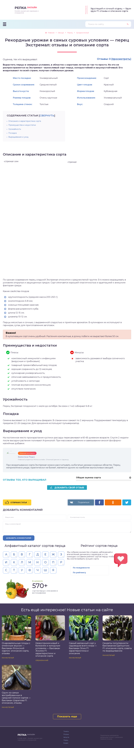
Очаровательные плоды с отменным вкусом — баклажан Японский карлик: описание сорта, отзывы (16, 648)
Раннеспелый (8, 658)
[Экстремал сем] (35, 219)
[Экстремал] (99, 219)
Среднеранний (41, 660)
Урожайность (14, 129)
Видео (65, 743)
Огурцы (66, 734)
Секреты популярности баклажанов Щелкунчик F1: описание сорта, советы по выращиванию (117, 647)
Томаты (66, 731)
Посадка (12, 133)
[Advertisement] (91, 129)
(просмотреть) (121, 58)
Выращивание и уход (18, 137)
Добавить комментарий (18, 538)
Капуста (66, 737)
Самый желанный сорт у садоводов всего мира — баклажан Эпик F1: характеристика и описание (83, 648)
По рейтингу (79, 572)
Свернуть (47, 115)
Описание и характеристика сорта (24, 121)
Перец (65, 740)
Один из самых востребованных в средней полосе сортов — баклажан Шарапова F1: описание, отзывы (16, 697)
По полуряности (81, 568)
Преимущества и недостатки (22, 125)
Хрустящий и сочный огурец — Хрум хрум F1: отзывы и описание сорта (111, 9)
